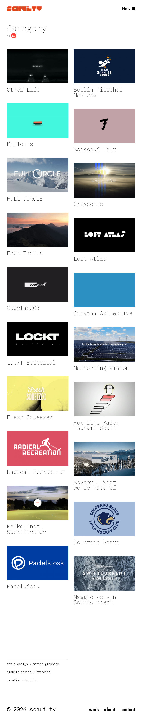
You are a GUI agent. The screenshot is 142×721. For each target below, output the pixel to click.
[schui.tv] (24, 8)
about (109, 710)
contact (127, 710)
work (94, 710)
